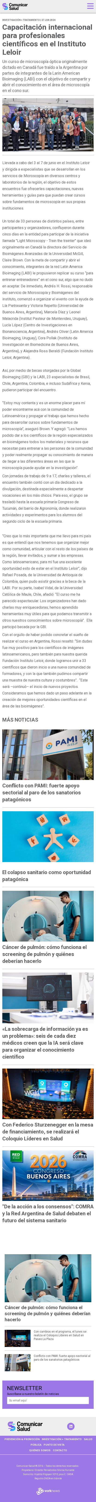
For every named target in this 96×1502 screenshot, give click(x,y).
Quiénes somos (40, 1450)
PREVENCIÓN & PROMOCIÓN (22, 1439)
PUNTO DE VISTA (54, 1444)
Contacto (60, 1450)
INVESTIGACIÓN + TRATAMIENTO (62, 1439)
